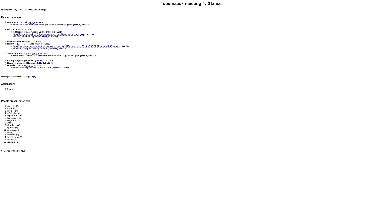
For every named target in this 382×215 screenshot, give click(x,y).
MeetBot (16, 151)
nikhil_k (32, 22)
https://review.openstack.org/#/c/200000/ (32, 67)
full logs (42, 10)
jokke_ (82, 34)
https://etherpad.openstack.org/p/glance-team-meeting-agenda (43, 24)
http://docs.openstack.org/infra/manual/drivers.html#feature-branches (45, 34)
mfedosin (56, 68)
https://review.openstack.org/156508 (30, 48)
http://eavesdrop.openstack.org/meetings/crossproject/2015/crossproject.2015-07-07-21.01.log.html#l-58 (62, 46)
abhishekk (52, 49)
